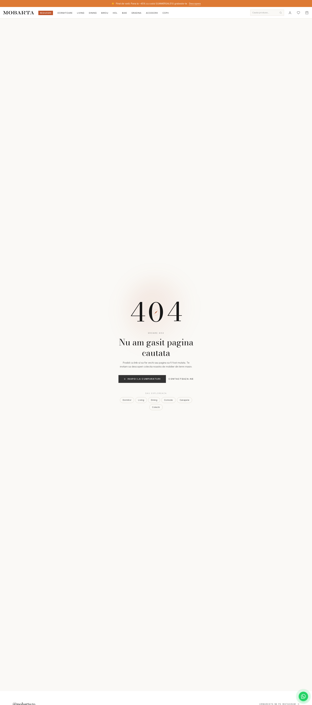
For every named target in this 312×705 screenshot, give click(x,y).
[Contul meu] (289, 12)
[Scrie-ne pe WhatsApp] (303, 696)
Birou (104, 13)
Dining (93, 13)
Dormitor (127, 400)
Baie (124, 13)
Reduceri (45, 13)
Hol (115, 13)
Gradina (136, 13)
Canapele (184, 400)
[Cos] (306, 12)
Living (80, 13)
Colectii (156, 407)
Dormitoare (65, 13)
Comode (168, 400)
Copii (165, 13)
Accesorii (152, 13)
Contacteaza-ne (181, 379)
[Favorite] (298, 12)
